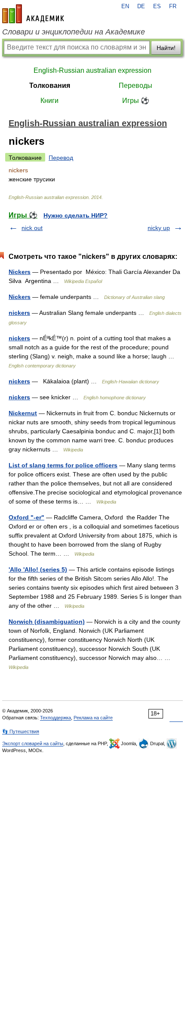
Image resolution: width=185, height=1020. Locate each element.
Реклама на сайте (93, 717)
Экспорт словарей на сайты (32, 743)
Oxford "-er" (26, 517)
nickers (19, 312)
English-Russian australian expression (92, 70)
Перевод (61, 157)
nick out (32, 227)
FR (172, 6)
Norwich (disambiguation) (47, 621)
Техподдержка (55, 717)
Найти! (166, 47)
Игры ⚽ (135, 100)
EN (125, 6)
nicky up (159, 227)
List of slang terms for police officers (63, 465)
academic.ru (33, 13)
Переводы (135, 85)
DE (141, 6)
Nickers (20, 271)
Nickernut (23, 413)
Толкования (49, 85)
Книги (49, 100)
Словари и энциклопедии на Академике (73, 32)
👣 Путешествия (20, 731)
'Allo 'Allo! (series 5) (38, 569)
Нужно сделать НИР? (75, 215)
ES (157, 6)
